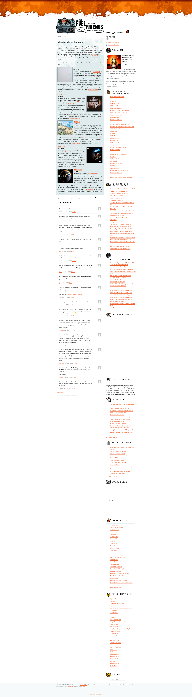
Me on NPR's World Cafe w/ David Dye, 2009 (121, 297)
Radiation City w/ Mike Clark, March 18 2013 (121, 229)
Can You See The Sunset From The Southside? (121, 608)
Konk (66, 152)
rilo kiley (82, 198)
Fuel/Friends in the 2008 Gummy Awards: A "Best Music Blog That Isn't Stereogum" (122, 284)
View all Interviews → (111, 437)
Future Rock (77, 68)
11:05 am (74, 260)
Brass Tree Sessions (115, 532)
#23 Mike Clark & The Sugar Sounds (119, 147)
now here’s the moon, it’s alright (117, 453)
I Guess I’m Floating (115, 631)
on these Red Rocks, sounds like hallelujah (120, 471)
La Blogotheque (114, 633)
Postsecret (112, 645)
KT (59, 282)
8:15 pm (74, 315)
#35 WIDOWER (114, 175)
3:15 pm (74, 377)
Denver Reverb (113, 546)
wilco (62, 199)
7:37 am (74, 234)
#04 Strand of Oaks (114, 103)
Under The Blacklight (68, 104)
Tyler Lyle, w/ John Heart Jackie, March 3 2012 (121, 246)
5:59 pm (72, 304)
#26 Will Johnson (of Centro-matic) (118, 154)
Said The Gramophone (115, 647)
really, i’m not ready (115, 464)
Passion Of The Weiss (115, 642)
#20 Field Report (114, 140)
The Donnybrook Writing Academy (118, 580)
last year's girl (62, 221)
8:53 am (74, 345)
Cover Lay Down (114, 612)
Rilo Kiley (77, 102)
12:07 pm (75, 363)
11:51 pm (74, 211)
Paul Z (60, 297)
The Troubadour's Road (115, 587)
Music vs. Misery (114, 638)
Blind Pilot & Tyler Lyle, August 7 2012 (119, 193)
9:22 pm (73, 330)
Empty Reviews (114, 550)
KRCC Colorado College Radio (117, 555)
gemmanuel (61, 377)
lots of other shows (93, 89)
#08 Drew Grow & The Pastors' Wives (119, 112)
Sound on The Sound (115, 659)
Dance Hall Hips (114, 615)
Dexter (60, 251)
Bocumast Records (114, 529)
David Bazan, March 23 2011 (117, 200)
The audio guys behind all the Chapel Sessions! (121, 177)
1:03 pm (70, 282)
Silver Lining (61, 95)
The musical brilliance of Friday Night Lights (120, 417)
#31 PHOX (113, 166)
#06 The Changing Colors (116, 108)
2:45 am (75, 221)
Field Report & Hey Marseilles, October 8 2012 (121, 213)
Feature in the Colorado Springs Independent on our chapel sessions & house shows (122, 280)
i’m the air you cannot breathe (117, 460)
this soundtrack (89, 189)
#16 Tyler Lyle (113, 131)
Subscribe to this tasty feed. (113, 42)
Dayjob (83, 686)
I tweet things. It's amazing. (113, 44)
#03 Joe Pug (113, 101)
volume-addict (61, 363)
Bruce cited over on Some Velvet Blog (86, 77)
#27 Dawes (113, 156)
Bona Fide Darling (62, 244)
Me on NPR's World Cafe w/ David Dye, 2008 (121, 295)
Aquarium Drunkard (115, 599)
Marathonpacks (113, 635)
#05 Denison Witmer (115, 106)
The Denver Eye (114, 578)
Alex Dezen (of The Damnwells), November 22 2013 (122, 189)
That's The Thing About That (117, 576)
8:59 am (77, 244)
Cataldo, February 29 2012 (116, 195)
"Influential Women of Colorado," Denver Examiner (122, 267)
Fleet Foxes (84, 138)
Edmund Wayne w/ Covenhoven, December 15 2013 (122, 211)
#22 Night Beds (114, 145)
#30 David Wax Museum (116, 163)
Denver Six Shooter (115, 548)
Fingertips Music (114, 624)
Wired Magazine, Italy (115, 307)
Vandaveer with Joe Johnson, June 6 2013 (120, 248)
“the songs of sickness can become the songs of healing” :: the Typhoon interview (121, 411)
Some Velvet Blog (114, 654)
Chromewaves (113, 610)
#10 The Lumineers (114, 117)
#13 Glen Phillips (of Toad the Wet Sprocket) (120, 124)
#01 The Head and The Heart (117, 96)
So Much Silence (114, 652)
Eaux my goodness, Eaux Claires (118, 451)
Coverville (112, 541)
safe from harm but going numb (117, 473)
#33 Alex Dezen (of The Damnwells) (119, 170)
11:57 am (73, 271)
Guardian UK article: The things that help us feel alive (123, 288)
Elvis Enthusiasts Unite (115, 619)
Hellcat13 (61, 330)
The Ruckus (113, 585)
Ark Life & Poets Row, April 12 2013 (119, 191)
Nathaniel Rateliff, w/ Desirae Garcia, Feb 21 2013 (122, 226)
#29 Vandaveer (113, 161)
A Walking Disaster (114, 525)
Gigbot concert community (116, 552)
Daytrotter (112, 617)
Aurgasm (112, 601)
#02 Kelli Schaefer (114, 99)
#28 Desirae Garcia (114, 159)
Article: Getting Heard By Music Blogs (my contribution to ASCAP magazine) (120, 276)
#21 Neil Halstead (114, 142)
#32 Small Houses (114, 168)
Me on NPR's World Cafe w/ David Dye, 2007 (121, 292)
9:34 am (72, 251)
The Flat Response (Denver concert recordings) (121, 582)
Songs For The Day (115, 656)
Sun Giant (77, 121)
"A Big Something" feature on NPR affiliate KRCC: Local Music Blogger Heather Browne (122, 263)
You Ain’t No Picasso (115, 668)
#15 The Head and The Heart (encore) (119, 129)
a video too (75, 118)
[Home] (93, 34)
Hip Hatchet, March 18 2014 (117, 215)
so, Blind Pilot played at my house (118, 462)
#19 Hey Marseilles (114, 138)
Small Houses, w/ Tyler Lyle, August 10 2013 (121, 231)
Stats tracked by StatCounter (96, 694)
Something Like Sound (115, 571)
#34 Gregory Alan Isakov (116, 172)
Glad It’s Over (78, 169)
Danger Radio (113, 543)
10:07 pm (72, 297)
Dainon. (60, 271)
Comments (60, 392)
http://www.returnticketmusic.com (74, 294)
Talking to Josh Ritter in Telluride (118, 423)
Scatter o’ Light (113, 649)
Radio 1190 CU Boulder (116, 566)
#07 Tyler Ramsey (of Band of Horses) (119, 110)
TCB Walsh (61, 345)
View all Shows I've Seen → (113, 476)
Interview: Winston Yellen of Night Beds (120, 408)
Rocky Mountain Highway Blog (117, 569)
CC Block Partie (114, 536)
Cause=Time (113, 534)
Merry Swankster (114, 559)
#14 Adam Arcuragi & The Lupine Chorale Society (122, 126)
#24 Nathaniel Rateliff (115, 149)
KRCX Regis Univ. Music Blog (117, 557)
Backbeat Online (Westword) (117, 527)
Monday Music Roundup (70, 42)
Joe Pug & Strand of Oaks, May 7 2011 (119, 222)
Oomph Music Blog (115, 564)
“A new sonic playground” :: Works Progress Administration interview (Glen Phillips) (120, 426)
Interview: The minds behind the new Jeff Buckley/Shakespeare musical (120, 420)
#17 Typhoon (113, 133)
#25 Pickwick (113, 152)
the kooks (87, 198)
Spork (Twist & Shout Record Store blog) (120, 573)
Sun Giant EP (77, 143)
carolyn (60, 304)
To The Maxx (113, 665)
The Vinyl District (114, 663)
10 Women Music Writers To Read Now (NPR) (121, 269)
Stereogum (112, 661)
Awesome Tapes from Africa (117, 603)
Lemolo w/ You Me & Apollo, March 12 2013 (121, 224)
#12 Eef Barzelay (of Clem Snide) (118, 122)
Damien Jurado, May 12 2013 (117, 198)
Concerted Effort (114, 539)
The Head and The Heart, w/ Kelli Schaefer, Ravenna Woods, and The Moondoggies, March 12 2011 (122, 238)
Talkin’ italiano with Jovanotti (117, 414)
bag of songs (113, 605)
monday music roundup (73, 198)
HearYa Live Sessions (115, 626)
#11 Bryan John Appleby (116, 119)
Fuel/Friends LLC (83, 684)
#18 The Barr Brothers (115, 136)
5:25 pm (73, 388)
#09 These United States (116, 115)
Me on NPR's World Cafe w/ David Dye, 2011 (121, 290)
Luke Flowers (70, 686)
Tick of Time (61, 146)
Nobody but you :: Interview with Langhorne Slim (122, 430)
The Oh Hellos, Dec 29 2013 (117, 244)
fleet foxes (65, 198)
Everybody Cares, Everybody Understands (120, 622)
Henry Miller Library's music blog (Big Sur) (120, 629)
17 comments (99, 198)
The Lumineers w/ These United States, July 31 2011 (122, 241)
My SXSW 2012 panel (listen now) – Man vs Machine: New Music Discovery (121, 300)
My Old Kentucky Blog (115, 640)
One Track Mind (114, 562)
